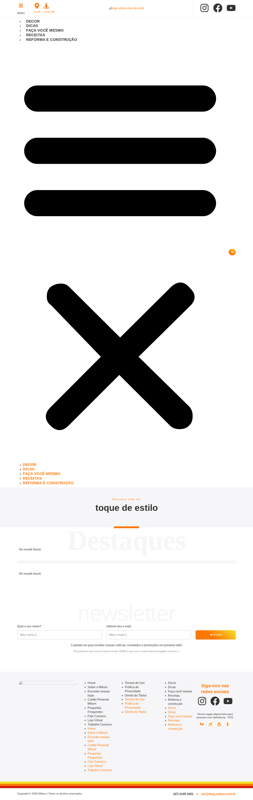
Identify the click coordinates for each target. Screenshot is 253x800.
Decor (33, 21)
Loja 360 (49, 11)
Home (92, 682)
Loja (37, 11)
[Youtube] (231, 8)
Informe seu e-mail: (119, 626)
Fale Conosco (97, 716)
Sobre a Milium (97, 687)
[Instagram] (204, 8)
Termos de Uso (135, 682)
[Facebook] (217, 8)
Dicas (32, 26)
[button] (22, 6)
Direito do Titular (136, 695)
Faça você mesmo (45, 30)
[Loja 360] (46, 6)
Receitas (35, 35)
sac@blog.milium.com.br (218, 794)
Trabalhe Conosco (100, 724)
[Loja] (37, 6)
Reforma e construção (51, 40)
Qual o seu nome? (29, 626)
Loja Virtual (95, 720)
